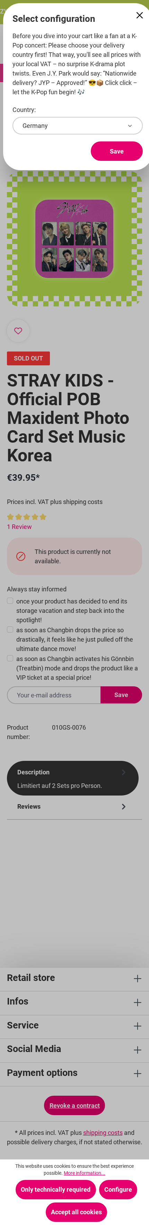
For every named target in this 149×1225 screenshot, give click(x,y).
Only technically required (55, 1189)
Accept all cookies (76, 1212)
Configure (118, 1189)
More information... (84, 1173)
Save (117, 151)
